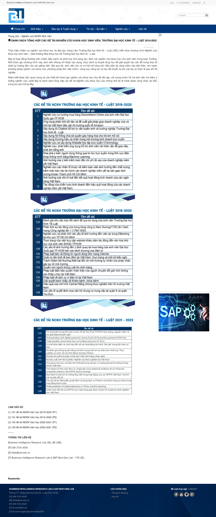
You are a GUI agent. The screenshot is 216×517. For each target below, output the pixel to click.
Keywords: (14, 478)
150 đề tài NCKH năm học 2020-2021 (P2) (34, 427)
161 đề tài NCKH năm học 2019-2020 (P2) (34, 417)
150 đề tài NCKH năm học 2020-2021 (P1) (34, 422)
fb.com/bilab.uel (19, 507)
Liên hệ (142, 28)
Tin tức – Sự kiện (95, 28)
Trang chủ (19, 28)
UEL (172, 2)
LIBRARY (196, 2)
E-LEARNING (183, 2)
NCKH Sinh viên (43, 36)
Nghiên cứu (121, 28)
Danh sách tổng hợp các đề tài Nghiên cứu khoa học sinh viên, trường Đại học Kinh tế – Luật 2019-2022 (84, 40)
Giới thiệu (36, 28)
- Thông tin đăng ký (119, 492)
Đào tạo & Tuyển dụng (64, 28)
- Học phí (115, 496)
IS (204, 2)
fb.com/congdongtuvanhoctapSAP (28, 511)
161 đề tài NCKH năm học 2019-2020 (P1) (34, 412)
